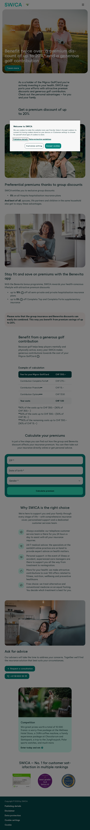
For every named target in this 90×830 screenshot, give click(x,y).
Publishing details (20, 139)
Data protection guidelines (40, 139)
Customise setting (34, 146)
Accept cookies (53, 146)
